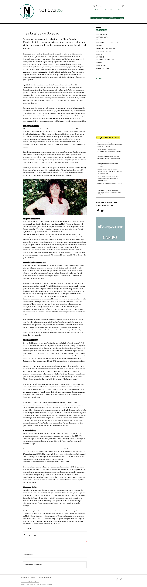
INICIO (33, 577)
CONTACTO (47, 577)
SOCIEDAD (27, 528)
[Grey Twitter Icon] (122, 5)
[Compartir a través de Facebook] (24, 535)
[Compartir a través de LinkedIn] (35, 535)
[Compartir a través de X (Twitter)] (29, 535)
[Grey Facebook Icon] (119, 5)
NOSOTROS (39, 577)
